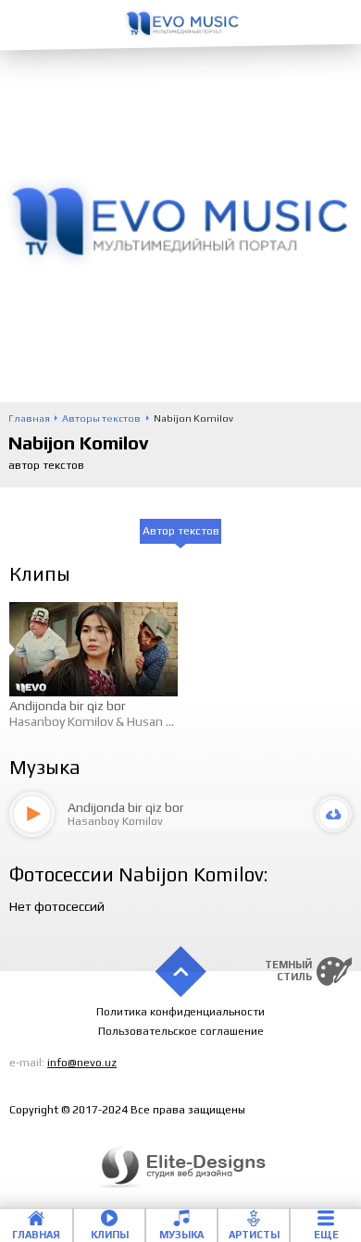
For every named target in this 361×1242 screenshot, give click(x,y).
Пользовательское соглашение (181, 1031)
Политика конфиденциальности (180, 1011)
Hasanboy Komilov (61, 721)
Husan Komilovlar (176, 721)
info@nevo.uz (82, 1062)
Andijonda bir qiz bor (67, 705)
